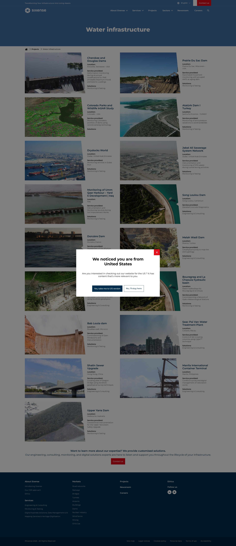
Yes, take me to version (107, 288)
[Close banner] (157, 252)
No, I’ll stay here (134, 288)
